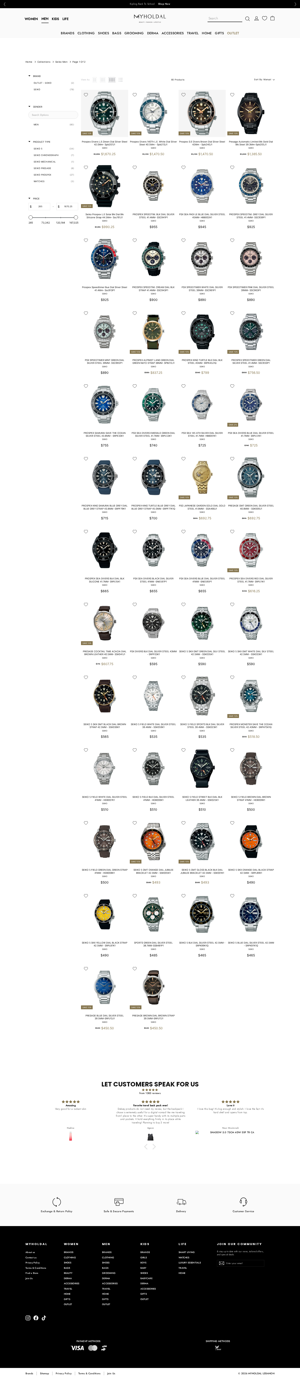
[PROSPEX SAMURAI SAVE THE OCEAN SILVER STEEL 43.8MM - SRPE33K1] (104, 404)
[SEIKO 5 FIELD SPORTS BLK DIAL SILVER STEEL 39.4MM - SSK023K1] (202, 696)
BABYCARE (146, 1278)
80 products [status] (177, 79)
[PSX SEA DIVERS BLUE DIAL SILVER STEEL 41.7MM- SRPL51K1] (250, 404)
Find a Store (32, 1273)
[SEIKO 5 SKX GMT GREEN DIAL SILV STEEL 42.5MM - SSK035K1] (202, 623)
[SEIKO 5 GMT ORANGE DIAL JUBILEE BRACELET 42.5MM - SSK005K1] (153, 841)
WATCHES (184, 1257)
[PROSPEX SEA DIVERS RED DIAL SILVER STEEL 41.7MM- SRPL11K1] (250, 550)
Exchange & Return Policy (56, 1211)
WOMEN (31, 19)
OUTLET (233, 33)
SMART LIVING (187, 1252)
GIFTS (219, 33)
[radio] (95, 79)
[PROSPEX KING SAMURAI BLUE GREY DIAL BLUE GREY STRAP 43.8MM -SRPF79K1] (104, 477)
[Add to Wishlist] (86, 95)
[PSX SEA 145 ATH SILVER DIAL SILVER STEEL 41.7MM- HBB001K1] (202, 404)
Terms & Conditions (36, 1268)
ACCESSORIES (173, 33)
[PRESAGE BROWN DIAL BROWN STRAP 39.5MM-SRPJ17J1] (153, 987)
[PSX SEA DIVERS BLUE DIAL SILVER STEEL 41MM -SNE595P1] (202, 550)
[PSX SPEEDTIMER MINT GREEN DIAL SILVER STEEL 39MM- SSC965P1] (104, 331)
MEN (45, 18)
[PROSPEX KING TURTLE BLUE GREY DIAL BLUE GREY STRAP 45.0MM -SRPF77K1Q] (153, 477)
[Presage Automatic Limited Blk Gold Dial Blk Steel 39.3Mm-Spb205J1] (250, 113)
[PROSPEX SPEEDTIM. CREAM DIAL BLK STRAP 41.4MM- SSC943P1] (153, 259)
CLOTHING (86, 33)
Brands (29, 1373)
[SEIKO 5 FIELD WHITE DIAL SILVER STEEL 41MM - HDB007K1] (104, 768)
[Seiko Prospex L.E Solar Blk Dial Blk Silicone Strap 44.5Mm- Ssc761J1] (104, 186)
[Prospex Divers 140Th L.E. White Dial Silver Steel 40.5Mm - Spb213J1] (153, 113)
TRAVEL (193, 33)
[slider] (31, 217)
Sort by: (262, 79)
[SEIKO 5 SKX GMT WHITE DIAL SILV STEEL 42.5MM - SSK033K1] (250, 623)
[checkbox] (52, 83)
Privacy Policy (33, 1262)
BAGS (116, 33)
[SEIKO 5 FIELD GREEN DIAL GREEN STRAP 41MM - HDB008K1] (104, 841)
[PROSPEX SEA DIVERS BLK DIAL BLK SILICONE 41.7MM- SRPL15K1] (104, 550)
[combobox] (225, 18)
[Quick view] (123, 95)
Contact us (31, 1257)
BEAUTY (68, 1273)
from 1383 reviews (150, 1093)
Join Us (29, 1278)
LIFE (65, 19)
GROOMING (134, 33)
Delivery (181, 1211)
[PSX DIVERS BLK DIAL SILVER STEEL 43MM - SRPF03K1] (153, 623)
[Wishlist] (264, 18)
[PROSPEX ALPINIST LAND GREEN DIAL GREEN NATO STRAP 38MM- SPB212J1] (153, 331)
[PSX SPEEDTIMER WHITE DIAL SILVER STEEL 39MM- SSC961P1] (202, 259)
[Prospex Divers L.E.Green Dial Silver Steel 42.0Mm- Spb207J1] (104, 113)
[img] (150, 1090)
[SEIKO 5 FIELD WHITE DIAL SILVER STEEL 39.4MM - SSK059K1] (153, 696)
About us (30, 1252)
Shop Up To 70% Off (158, 4)
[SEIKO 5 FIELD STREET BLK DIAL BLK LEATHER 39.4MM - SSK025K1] (202, 768)
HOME (207, 33)
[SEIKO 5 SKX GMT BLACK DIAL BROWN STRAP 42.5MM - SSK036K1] (104, 696)
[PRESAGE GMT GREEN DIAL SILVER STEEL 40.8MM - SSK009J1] (250, 477)
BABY (143, 1268)
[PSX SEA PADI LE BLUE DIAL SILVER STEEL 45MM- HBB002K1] (202, 186)
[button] (4, 4)
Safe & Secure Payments (119, 1211)
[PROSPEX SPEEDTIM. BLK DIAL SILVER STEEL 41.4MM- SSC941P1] (153, 186)
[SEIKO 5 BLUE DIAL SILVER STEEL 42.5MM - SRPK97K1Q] (250, 914)
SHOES (103, 33)
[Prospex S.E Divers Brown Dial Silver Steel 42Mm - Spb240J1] (202, 113)
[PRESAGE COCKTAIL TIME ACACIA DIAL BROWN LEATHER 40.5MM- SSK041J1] (104, 623)
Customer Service (243, 1211)
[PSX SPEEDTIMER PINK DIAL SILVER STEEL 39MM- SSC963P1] (250, 259)
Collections (43, 61)
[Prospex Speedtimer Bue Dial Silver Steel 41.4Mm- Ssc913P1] (104, 259)
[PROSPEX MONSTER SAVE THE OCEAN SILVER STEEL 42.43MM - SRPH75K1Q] (250, 696)
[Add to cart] (123, 104)
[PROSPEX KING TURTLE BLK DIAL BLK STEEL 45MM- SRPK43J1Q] (202, 331)
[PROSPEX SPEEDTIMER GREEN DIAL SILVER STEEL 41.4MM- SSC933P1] (250, 331)
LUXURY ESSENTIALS (190, 1262)
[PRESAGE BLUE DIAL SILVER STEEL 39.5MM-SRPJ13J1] (104, 987)
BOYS (143, 1262)
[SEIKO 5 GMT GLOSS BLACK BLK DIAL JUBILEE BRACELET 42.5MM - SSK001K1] (202, 841)
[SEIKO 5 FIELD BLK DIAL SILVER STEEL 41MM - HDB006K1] (153, 768)
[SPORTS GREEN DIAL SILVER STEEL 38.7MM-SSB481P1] (153, 914)
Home (29, 61)
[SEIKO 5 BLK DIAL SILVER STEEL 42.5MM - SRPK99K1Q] (202, 914)
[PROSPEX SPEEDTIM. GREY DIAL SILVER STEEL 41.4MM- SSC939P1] (250, 186)
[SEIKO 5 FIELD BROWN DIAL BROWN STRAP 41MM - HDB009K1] (250, 768)
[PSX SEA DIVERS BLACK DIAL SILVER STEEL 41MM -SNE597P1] (153, 550)
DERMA (153, 33)
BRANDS (67, 33)
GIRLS (143, 1257)
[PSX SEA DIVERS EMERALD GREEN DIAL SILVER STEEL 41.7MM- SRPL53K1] (153, 404)
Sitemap (44, 1373)
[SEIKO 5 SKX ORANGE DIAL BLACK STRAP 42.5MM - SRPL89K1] (250, 841)
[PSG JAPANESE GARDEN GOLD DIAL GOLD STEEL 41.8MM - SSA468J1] (202, 477)
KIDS (55, 19)
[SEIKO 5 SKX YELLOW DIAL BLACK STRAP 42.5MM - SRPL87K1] (104, 914)
